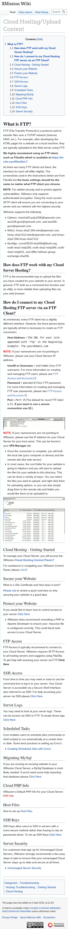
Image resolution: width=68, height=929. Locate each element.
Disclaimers (49, 917)
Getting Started (47, 887)
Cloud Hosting (14, 891)
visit (22, 569)
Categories (10, 882)
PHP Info (8, 795)
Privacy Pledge (10, 917)
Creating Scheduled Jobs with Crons (29, 748)
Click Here (24, 614)
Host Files (26, 811)
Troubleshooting (29, 882)
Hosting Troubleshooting (20, 887)
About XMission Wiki (30, 917)
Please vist (9, 590)
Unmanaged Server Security (24, 867)
